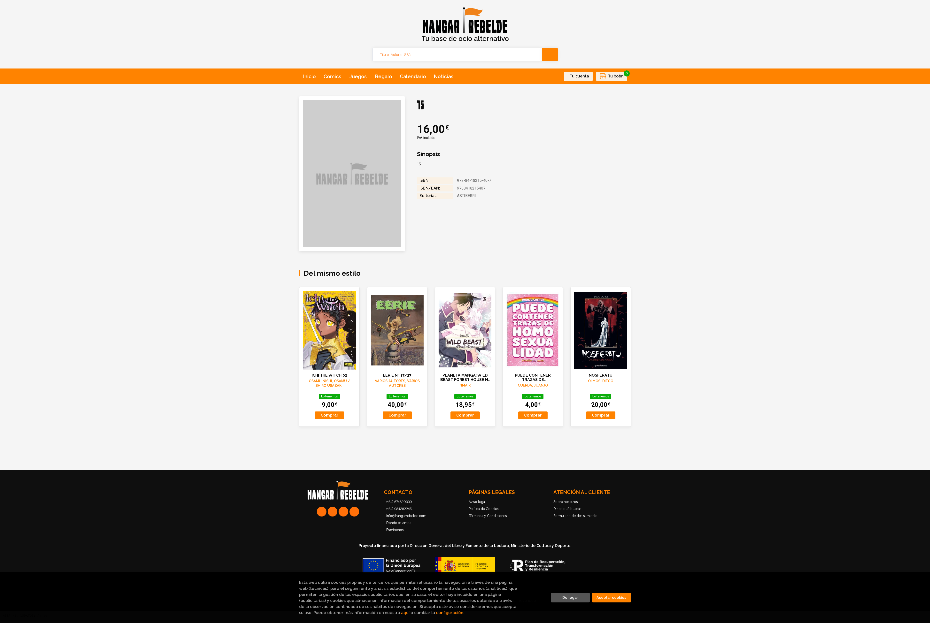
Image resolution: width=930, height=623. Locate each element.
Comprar (329, 415)
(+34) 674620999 (399, 502)
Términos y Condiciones (488, 516)
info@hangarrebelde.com (406, 516)
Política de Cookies (484, 509)
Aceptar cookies (611, 597)
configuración (449, 612)
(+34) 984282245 (399, 509)
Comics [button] (332, 76)
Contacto (398, 492)
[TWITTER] (343, 512)
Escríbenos (395, 530)
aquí (405, 612)
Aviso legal (477, 502)
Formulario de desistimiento (575, 516)
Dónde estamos (398, 523)
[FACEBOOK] (354, 512)
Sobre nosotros (565, 502)
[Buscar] (550, 54)
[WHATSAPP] (321, 512)
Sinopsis (428, 154)
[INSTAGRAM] (332, 512)
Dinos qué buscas (567, 509)
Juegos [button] (358, 76)
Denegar (570, 597)
